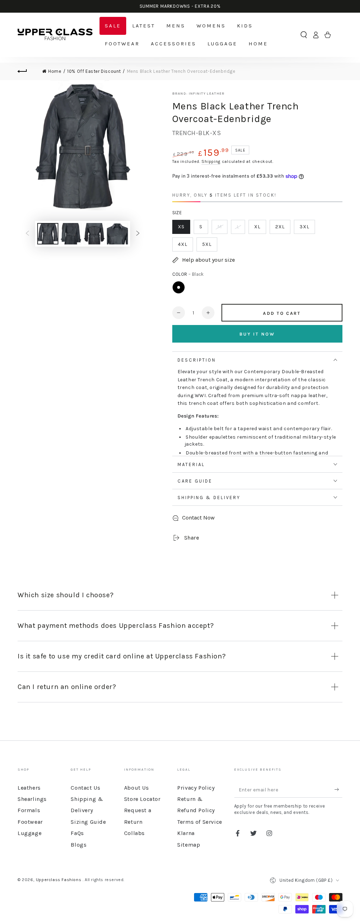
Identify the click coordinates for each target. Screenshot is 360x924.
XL (257, 227)
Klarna (186, 833)
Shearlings (32, 799)
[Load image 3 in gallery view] (94, 233)
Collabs (134, 833)
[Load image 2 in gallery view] (71, 233)
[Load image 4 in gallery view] (117, 233)
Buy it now (257, 334)
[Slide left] (27, 233)
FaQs (77, 833)
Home (54, 71)
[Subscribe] (338, 789)
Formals (29, 810)
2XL (280, 227)
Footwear (30, 821)
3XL (304, 227)
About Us (136, 787)
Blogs (78, 844)
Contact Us (85, 787)
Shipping (210, 161)
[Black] (178, 287)
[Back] (26, 71)
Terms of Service (199, 821)
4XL (182, 244)
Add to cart (282, 313)
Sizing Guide (88, 821)
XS (181, 227)
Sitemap (188, 844)
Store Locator (142, 799)
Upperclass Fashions (59, 879)
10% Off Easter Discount (94, 71)
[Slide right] (138, 233)
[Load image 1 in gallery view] (47, 233)
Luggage (29, 833)
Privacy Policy (195, 787)
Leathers (29, 787)
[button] (304, 35)
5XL (207, 244)
